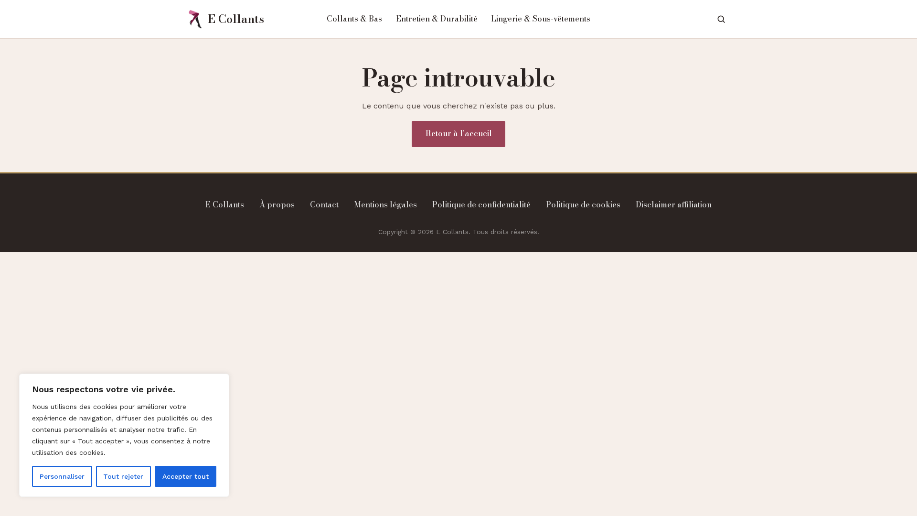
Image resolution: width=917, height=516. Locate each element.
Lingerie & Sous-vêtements (540, 18)
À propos (277, 204)
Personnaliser (62, 476)
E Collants (224, 204)
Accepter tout (185, 476)
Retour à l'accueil (459, 134)
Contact (324, 204)
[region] (124, 435)
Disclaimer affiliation (674, 204)
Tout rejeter (123, 476)
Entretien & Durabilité (437, 18)
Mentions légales (385, 204)
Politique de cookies (583, 204)
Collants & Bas (354, 18)
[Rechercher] (721, 19)
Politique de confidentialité (481, 204)
